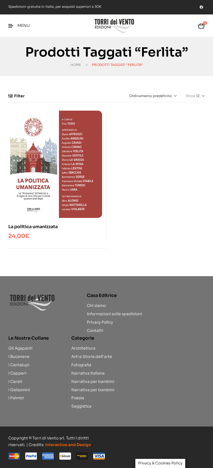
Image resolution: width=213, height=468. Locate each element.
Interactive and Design (68, 444)
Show (190, 96)
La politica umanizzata (33, 227)
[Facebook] (201, 7)
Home (75, 65)
